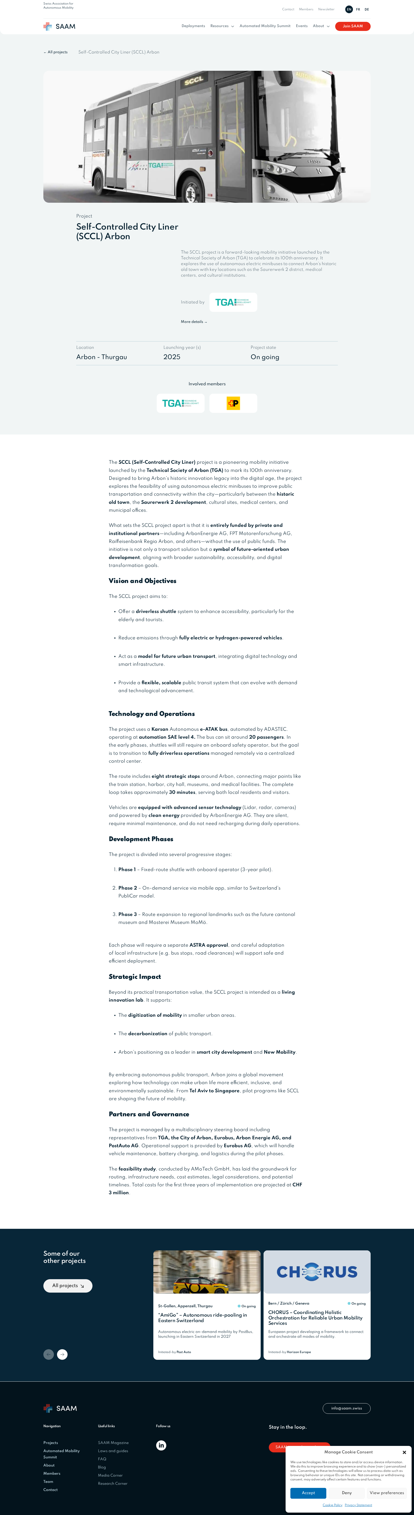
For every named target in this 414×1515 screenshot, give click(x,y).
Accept (308, 1493)
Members (306, 9)
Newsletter (326, 9)
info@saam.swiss (346, 1408)
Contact (288, 9)
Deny (347, 1493)
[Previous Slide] (48, 1354)
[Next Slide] (62, 1354)
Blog (102, 1467)
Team (48, 1482)
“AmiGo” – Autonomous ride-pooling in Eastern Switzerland (202, 1318)
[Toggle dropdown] (232, 26)
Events (302, 26)
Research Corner (112, 1484)
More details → (194, 322)
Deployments (193, 26)
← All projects (55, 52)
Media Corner (110, 1476)
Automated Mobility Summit (265, 26)
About (318, 26)
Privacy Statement (358, 1505)
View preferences (387, 1493)
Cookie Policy (332, 1505)
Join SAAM (353, 26)
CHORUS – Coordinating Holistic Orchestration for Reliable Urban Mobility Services (315, 1318)
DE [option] (367, 9)
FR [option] (358, 9)
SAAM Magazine (113, 1443)
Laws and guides (113, 1451)
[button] (404, 1452)
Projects (50, 1443)
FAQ (102, 1459)
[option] (358, 9)
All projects (65, 1285)
